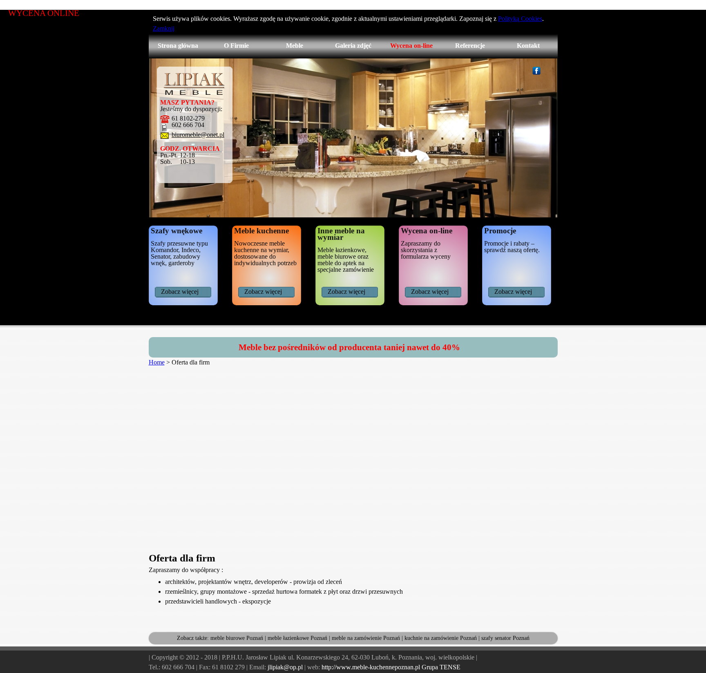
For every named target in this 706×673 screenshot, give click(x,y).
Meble (294, 45)
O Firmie (236, 45)
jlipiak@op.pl (285, 667)
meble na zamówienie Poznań (366, 638)
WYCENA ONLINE (43, 13)
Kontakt (528, 45)
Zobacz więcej (180, 291)
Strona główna (178, 45)
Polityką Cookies (520, 18)
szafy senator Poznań (505, 638)
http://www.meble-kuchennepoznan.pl (371, 667)
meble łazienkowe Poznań (297, 638)
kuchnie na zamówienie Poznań (440, 638)
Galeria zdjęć (353, 45)
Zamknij (163, 28)
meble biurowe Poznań (236, 638)
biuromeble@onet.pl (198, 135)
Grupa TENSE (441, 667)
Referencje (470, 45)
